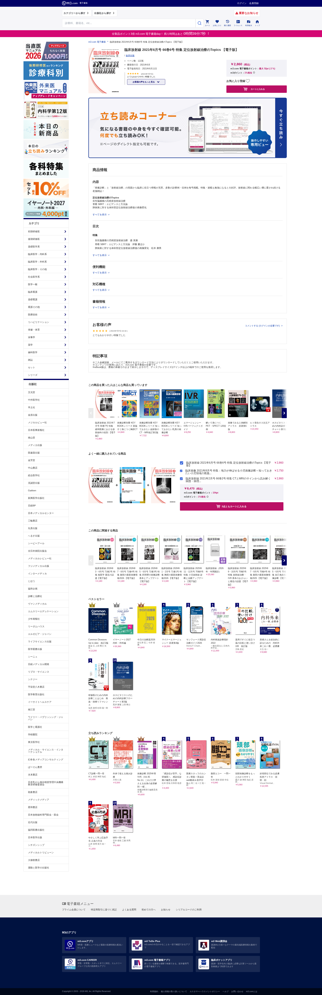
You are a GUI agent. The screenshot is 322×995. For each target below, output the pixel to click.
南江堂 (31, 709)
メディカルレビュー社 (39, 558)
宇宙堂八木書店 (36, 686)
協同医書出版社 (36, 829)
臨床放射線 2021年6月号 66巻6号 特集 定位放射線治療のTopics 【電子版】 (228, 464)
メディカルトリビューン (41, 852)
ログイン (242, 3)
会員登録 (254, 3)
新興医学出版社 (36, 498)
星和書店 (32, 807)
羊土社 (31, 407)
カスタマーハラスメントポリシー (205, 991)
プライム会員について (74, 909)
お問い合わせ (237, 991)
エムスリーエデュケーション (43, 611)
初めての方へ (149, 909)
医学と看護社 (35, 727)
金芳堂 (31, 460)
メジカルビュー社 (37, 422)
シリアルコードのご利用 (189, 909)
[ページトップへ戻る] (312, 989)
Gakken (32, 490)
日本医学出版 (35, 837)
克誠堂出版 (34, 483)
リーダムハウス (36, 626)
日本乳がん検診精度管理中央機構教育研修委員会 (45, 783)
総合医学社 (34, 475)
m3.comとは (251, 991)
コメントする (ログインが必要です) (262, 325)
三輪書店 (32, 520)
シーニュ (32, 656)
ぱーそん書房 (35, 767)
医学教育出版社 (36, 694)
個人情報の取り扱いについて (174, 991)
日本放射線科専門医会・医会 (43, 814)
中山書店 (32, 467)
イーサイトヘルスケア (39, 702)
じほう (31, 581)
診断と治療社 (35, 596)
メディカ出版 (35, 445)
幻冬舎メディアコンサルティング (45, 759)
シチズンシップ (36, 845)
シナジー (32, 679)
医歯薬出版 (34, 452)
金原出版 (32, 415)
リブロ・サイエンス (38, 671)
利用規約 (154, 991)
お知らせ (165, 909)
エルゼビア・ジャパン (39, 634)
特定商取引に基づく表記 (104, 909)
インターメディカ (37, 573)
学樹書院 (32, 734)
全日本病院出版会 (37, 551)
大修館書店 (34, 860)
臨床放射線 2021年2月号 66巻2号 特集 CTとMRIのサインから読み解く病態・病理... (228, 480)
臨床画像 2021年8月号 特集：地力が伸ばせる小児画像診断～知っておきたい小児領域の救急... (228, 472)
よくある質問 (129, 909)
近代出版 (32, 822)
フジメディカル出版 (38, 566)
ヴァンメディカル (37, 603)
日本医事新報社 (36, 430)
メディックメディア (38, 799)
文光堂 (31, 392)
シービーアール (36, 543)
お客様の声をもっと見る (144, 82)
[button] (284, 413)
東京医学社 (34, 742)
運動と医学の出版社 (38, 867)
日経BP (32, 505)
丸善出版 (32, 528)
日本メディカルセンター (41, 513)
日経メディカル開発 (38, 664)
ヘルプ (226, 991)
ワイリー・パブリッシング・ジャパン (45, 718)
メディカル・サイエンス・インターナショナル (45, 750)
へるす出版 (34, 535)
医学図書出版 (35, 649)
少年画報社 (34, 619)
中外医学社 (34, 399)
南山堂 (31, 437)
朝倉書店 (32, 792)
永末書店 (32, 774)
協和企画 (32, 588)
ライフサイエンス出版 (39, 641)
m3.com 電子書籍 (97, 42)
